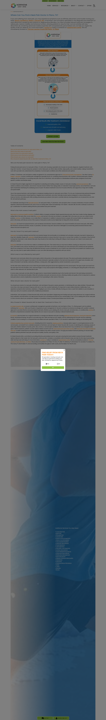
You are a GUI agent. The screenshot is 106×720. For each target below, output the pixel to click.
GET (53, 367)
